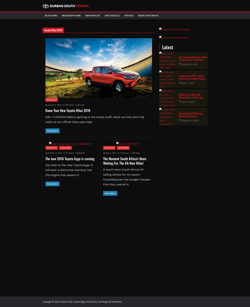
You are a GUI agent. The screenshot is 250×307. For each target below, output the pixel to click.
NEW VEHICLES (92, 15)
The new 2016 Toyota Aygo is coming (69, 158)
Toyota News (65, 148)
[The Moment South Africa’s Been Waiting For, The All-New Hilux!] (127, 144)
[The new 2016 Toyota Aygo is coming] (69, 144)
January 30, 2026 (189, 64)
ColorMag (102, 301)
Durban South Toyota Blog (72, 301)
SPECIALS (129, 15)
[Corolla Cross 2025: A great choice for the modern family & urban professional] (168, 79)
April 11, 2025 (188, 83)
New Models (52, 100)
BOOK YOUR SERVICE (148, 15)
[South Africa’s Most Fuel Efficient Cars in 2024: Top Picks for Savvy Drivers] (168, 97)
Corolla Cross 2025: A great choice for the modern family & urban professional (193, 77)
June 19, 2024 (188, 101)
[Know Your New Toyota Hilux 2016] (98, 68)
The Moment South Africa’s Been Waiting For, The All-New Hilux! (124, 161)
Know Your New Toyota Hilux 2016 (67, 110)
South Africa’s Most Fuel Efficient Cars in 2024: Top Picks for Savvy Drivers (191, 96)
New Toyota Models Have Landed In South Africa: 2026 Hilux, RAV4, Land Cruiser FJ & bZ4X (193, 58)
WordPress (117, 301)
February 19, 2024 (190, 120)
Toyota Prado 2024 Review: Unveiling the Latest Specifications (191, 115)
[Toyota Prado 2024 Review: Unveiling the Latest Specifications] (168, 116)
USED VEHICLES (112, 15)
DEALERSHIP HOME (71, 15)
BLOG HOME (51, 15)
